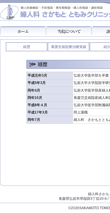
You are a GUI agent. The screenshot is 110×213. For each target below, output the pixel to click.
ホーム (23, 30)
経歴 (26, 47)
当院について (69, 30)
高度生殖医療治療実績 (68, 47)
